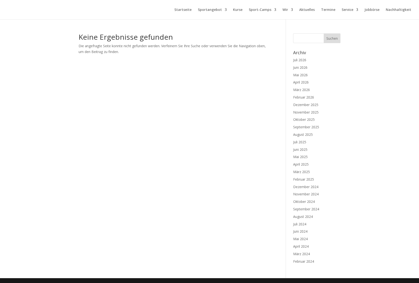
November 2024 (306, 194)
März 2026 (301, 89)
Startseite (183, 10)
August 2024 (303, 216)
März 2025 (301, 171)
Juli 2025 (299, 142)
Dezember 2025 (305, 104)
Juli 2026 (299, 60)
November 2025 (306, 112)
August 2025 (303, 134)
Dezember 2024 (305, 186)
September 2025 (306, 127)
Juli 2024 (299, 224)
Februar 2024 (303, 261)
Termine (328, 10)
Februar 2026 (303, 97)
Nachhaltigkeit (398, 10)
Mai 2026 (300, 75)
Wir (285, 10)
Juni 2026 (300, 67)
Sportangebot (210, 10)
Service (347, 10)
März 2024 (301, 254)
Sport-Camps (260, 10)
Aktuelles (307, 10)
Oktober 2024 (304, 201)
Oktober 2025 (304, 119)
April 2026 (301, 82)
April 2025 (301, 164)
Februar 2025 (303, 179)
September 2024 (306, 209)
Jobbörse (371, 10)
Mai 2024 (300, 239)
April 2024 (301, 246)
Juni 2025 (300, 149)
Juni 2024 (300, 231)
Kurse (237, 10)
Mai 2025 (300, 156)
